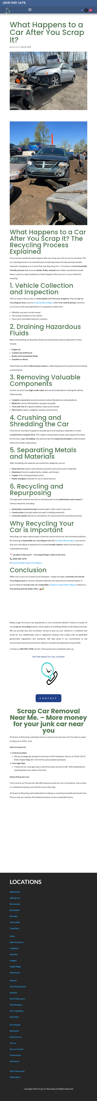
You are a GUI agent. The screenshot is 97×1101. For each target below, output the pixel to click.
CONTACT (48, 698)
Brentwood (15, 904)
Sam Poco (16, 47)
